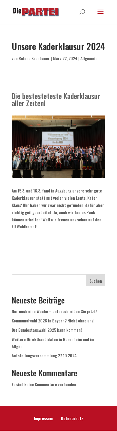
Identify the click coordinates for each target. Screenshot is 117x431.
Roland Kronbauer (34, 58)
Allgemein (89, 58)
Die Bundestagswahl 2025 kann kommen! (47, 330)
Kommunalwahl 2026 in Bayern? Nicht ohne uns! (53, 320)
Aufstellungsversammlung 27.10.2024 (44, 355)
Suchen (95, 281)
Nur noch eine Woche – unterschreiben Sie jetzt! (54, 311)
